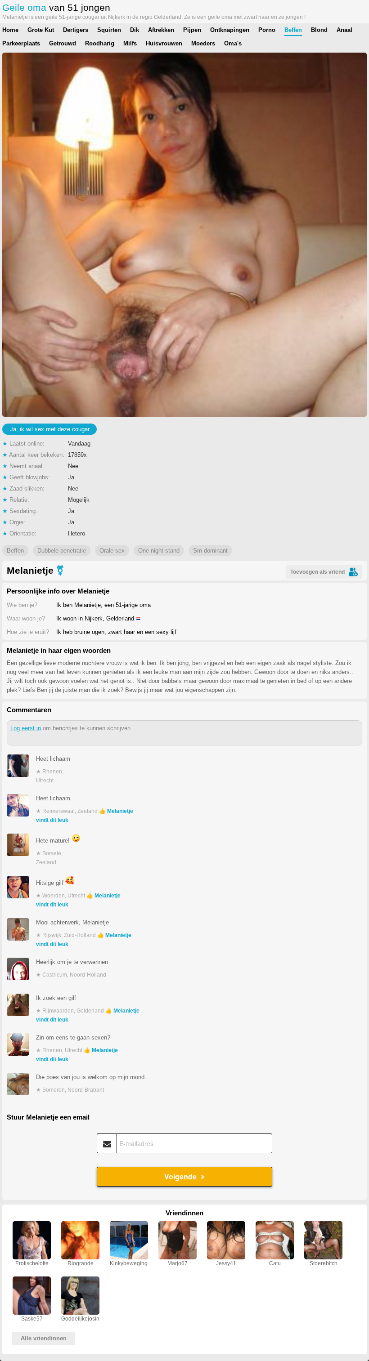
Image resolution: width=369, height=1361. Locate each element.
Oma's (233, 43)
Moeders (203, 43)
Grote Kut (40, 30)
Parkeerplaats (21, 43)
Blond (319, 30)
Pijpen (192, 30)
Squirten (109, 30)
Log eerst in (25, 728)
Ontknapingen (229, 30)
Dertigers (75, 30)
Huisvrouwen (164, 43)
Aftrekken (161, 30)
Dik (134, 30)
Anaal (344, 30)
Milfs (130, 43)
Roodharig (99, 43)
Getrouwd (62, 43)
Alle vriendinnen (44, 1338)
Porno (266, 30)
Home (10, 30)
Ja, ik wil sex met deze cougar (50, 429)
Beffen (293, 30)
